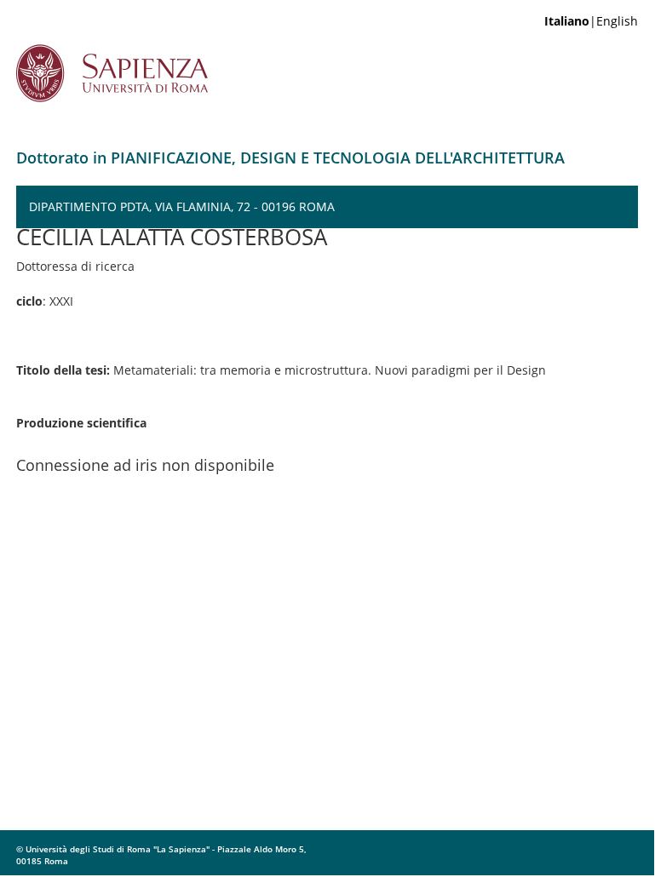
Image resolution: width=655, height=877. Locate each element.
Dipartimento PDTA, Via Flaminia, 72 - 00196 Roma (182, 206)
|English (591, 21)
